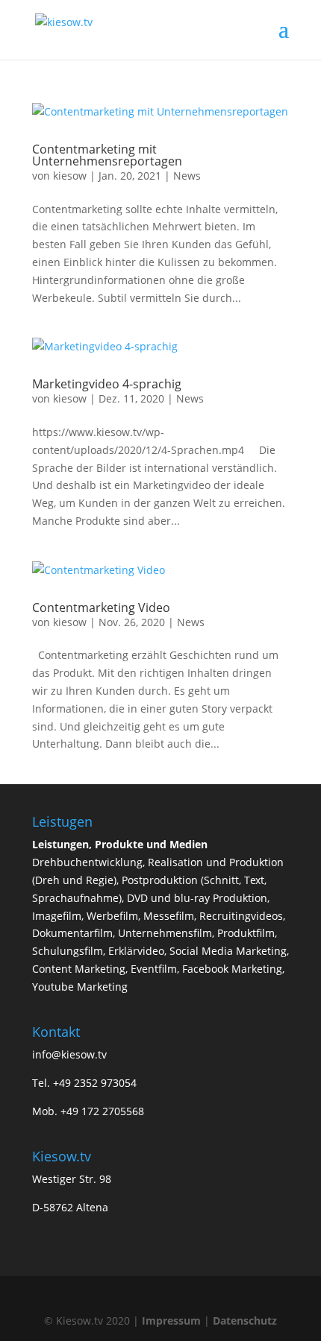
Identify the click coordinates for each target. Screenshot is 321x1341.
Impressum (171, 1320)
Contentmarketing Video (101, 607)
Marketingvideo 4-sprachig (106, 384)
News (187, 175)
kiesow (70, 175)
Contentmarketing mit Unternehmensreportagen (107, 155)
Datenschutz (245, 1320)
